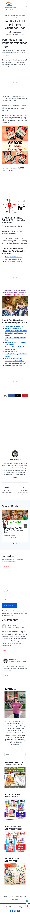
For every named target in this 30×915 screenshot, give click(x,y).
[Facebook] (11, 911)
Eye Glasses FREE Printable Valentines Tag (23, 491)
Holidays (15, 17)
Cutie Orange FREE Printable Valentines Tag (7, 491)
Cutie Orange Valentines (13, 259)
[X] (15, 911)
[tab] (13, 543)
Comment (6, 566)
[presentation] (15, 517)
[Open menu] (26, 5)
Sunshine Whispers (9, 15)
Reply (4, 650)
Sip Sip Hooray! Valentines (13, 261)
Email (5, 599)
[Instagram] (18, 911)
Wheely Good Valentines (13, 257)
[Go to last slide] (4, 526)
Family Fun (22, 15)
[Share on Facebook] (11, 395)
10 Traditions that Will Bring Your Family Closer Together (14, 530)
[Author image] (10, 32)
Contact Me (15, 899)
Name (5, 591)
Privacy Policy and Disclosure (15, 897)
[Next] (25, 526)
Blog (17, 15)
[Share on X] (18, 395)
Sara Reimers (17, 32)
